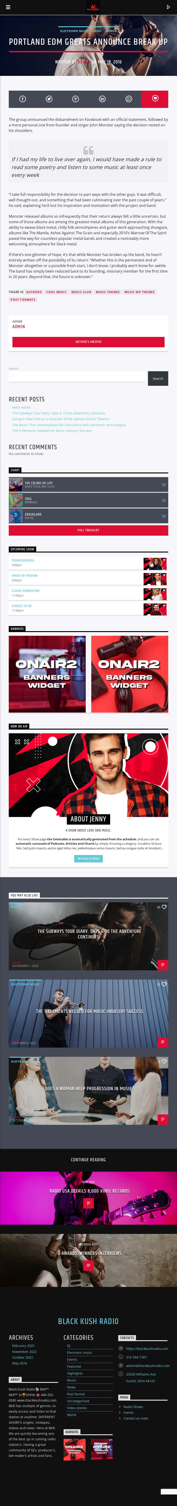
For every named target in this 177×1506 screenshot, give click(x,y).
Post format (76, 1394)
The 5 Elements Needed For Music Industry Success (52, 430)
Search (13, 368)
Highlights (75, 1373)
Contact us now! (136, 1418)
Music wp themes (139, 292)
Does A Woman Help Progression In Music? (89, 1089)
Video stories (77, 1408)
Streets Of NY (22, 606)
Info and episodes (88, 858)
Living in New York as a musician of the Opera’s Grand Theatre (60, 419)
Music (71, 1380)
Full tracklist (88, 530)
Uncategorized (78, 1401)
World (111, 31)
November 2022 (24, 1351)
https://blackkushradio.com (147, 1348)
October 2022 (22, 1357)
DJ (68, 1345)
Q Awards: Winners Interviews (89, 1253)
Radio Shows (133, 1407)
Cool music (56, 292)
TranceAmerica (23, 560)
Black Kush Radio (88, 1321)
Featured (74, 1366)
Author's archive (89, 342)
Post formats (23, 300)
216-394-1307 (136, 1357)
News (97, 31)
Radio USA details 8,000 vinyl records (90, 1191)
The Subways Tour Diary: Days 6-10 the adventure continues (58, 413)
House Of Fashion (25, 576)
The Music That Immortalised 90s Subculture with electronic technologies (69, 425)
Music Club (81, 292)
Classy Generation (25, 591)
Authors (33, 292)
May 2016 (19, 1363)
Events (16, 907)
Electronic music (74, 31)
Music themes (108, 292)
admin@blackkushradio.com (148, 1365)
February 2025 (23, 1345)
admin (84, 62)
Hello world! (21, 407)
